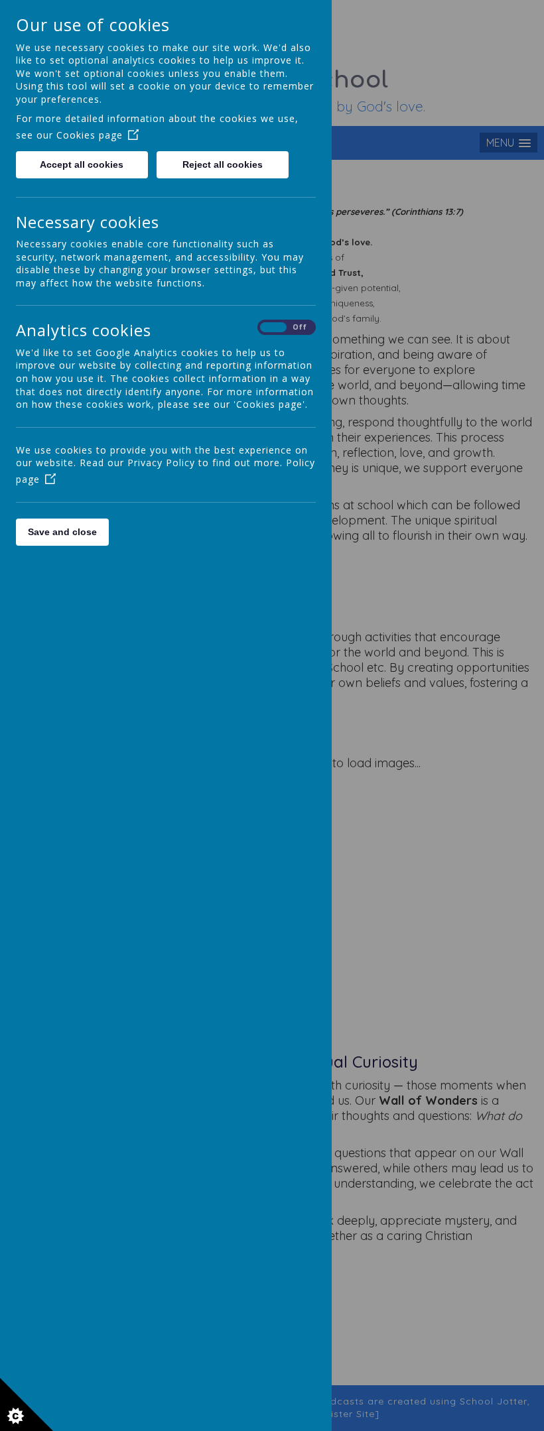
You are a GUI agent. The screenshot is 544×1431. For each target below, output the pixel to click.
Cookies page (89, 135)
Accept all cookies (81, 164)
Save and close (62, 532)
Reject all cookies (222, 164)
